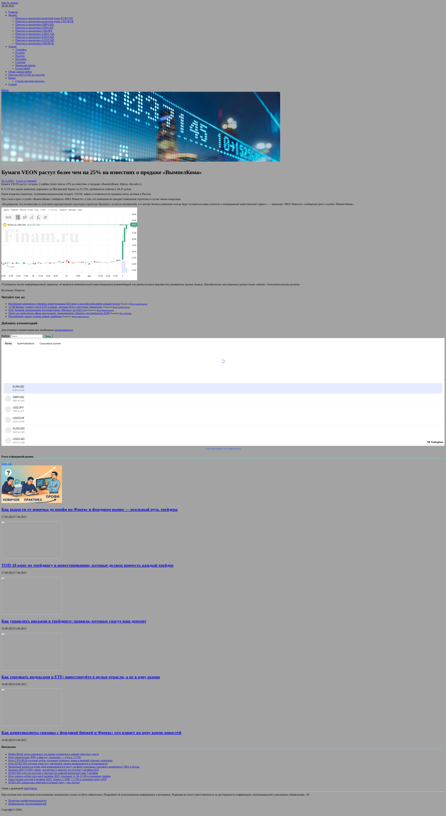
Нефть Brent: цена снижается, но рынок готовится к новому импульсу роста (53, 754)
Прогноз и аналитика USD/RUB (34, 43)
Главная (13, 11)
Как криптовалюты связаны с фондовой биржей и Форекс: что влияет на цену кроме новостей (91, 732)
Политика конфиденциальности (27, 800)
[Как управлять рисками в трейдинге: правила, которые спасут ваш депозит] (31, 613)
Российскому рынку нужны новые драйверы (35, 316)
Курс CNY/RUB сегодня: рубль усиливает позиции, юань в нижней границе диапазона (60, 760)
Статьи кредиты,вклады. (30, 81)
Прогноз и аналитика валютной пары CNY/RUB (44, 21)
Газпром (20, 62)
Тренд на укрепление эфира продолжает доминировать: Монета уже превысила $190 (59, 313)
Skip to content (9, 2)
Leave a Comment (26, 180)
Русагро (20, 52)
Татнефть (20, 49)
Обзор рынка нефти (20, 71)
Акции (12, 46)
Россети (20, 55)
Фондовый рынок (12, 163)
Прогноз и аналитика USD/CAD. (35, 33)
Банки (12, 77)
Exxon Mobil (22, 68)
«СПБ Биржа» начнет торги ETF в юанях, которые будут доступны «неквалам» (55, 306)
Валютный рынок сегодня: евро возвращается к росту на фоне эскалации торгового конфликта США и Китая (73, 766)
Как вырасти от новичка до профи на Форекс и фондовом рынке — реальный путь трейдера (89, 509)
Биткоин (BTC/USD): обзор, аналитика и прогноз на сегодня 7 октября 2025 (53, 769)
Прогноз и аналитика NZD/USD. (35, 37)
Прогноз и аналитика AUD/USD (34, 40)
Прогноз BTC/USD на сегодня (26, 74)
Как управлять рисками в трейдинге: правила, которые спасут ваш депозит (73, 621)
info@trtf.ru (30, 788)
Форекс (12, 15)
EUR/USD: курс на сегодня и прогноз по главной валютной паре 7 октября (53, 773)
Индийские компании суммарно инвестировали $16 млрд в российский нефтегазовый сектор (64, 303)
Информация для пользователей (27, 803)
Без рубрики (126, 313)
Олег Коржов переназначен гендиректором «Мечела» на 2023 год (47, 310)
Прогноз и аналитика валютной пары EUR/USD (44, 18)
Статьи (12, 84)
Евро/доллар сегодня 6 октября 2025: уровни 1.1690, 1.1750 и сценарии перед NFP (57, 779)
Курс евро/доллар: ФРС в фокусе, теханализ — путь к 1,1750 (44, 757)
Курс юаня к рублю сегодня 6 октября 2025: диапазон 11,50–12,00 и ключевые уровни (59, 776)
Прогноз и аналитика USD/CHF (34, 27)
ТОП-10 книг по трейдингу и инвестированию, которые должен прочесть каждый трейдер (87, 565)
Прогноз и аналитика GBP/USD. (34, 24)
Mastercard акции (25, 65)
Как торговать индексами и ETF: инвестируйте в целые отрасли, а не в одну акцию (80, 677)
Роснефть (20, 59)
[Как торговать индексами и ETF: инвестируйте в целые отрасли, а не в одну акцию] (31, 669)
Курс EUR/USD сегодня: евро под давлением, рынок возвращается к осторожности (58, 763)
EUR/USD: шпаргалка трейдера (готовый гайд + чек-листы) (44, 782)
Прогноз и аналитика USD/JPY (34, 30)
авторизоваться (64, 329)
